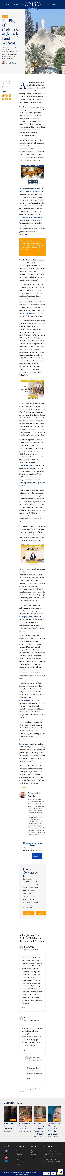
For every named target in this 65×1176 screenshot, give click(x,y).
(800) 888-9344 (50, 1157)
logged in (31, 1089)
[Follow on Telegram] (6, 1161)
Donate (46, 4)
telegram (26, 744)
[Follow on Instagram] (6, 1157)
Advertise (19, 1157)
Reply (23, 1008)
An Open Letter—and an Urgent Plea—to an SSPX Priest (39, 1128)
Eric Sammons (8, 1131)
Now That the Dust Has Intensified (25, 1126)
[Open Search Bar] (61, 4)
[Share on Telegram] (10, 95)
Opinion (8, 4)
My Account (33, 1151)
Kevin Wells (38, 1136)
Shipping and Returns (19, 1160)
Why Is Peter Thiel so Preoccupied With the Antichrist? (54, 1128)
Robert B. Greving (25, 1131)
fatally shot (37, 191)
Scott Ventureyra (54, 1136)
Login (53, 4)
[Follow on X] (6, 1154)
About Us (19, 1151)
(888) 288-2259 (51, 1159)
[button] (60, 1171)
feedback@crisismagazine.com (52, 1151)
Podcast (23, 4)
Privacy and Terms (19, 1163)
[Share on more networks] (10, 99)
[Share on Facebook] (6, 95)
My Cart (33, 1154)
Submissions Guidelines (19, 1153)
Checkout (34, 1157)
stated (30, 268)
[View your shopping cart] (58, 4)
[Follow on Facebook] (6, 1151)
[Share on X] (3, 95)
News (16, 4)
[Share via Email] (3, 99)
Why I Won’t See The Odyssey (10, 1126)
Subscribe (37, 856)
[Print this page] (6, 99)
